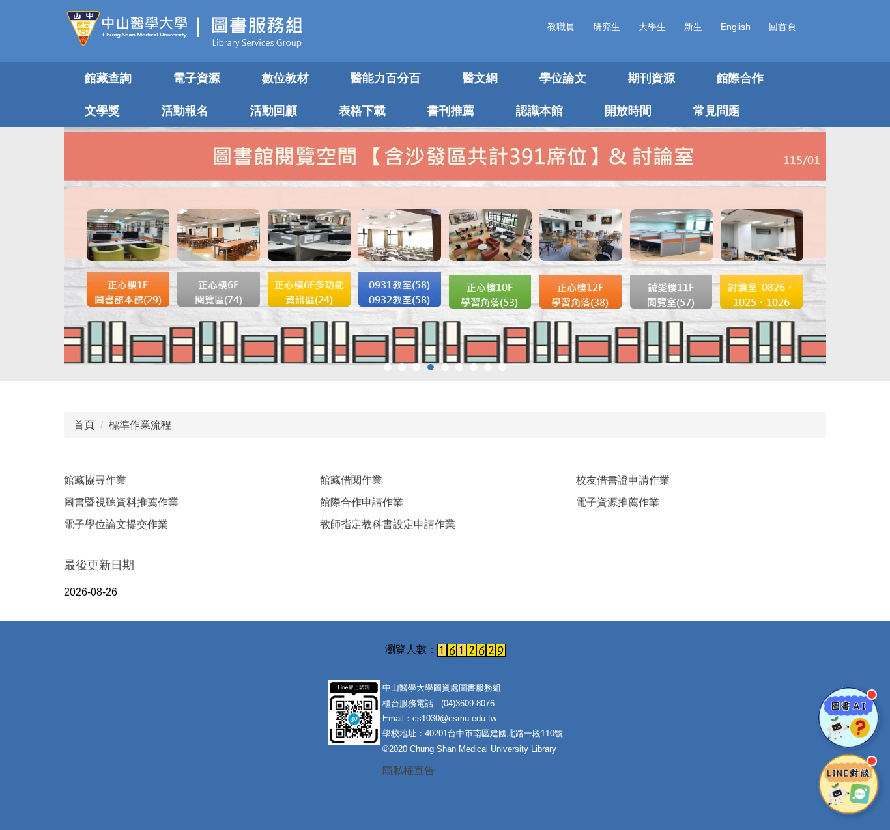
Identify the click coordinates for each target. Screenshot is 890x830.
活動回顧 (273, 110)
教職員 (561, 26)
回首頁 (782, 26)
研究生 (606, 26)
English (736, 26)
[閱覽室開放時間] (445, 246)
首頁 (84, 424)
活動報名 (185, 110)
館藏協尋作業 (95, 480)
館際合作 (740, 78)
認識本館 (539, 110)
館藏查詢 (108, 78)
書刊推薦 (450, 110)
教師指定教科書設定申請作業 (387, 524)
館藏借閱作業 (351, 480)
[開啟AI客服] (849, 718)
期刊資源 (651, 78)
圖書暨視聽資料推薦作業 (121, 502)
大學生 (652, 26)
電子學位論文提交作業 (116, 524)
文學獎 (102, 110)
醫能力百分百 (386, 78)
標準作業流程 (140, 424)
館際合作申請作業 (361, 502)
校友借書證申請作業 (623, 480)
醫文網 (480, 78)
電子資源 (196, 78)
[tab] (387, 367)
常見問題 (716, 110)
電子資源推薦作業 (617, 502)
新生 (693, 26)
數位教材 (285, 78)
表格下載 (362, 110)
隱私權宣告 (408, 770)
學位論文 (562, 78)
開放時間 (628, 110)
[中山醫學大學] (132, 28)
